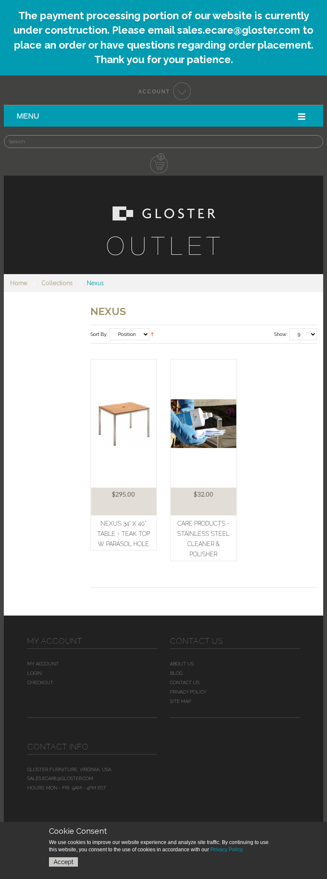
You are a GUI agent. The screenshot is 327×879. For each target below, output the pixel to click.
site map (180, 701)
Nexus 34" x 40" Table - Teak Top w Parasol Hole (123, 534)
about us (182, 664)
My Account (43, 664)
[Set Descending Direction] (152, 334)
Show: (281, 334)
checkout (40, 682)
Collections (57, 283)
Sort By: (99, 334)
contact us (184, 682)
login (34, 673)
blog (176, 673)
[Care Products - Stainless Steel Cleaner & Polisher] (203, 424)
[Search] (306, 137)
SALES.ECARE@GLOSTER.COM (95, 62)
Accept (63, 862)
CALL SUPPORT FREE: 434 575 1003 (234, 62)
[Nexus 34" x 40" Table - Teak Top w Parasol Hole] (124, 424)
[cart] (159, 165)
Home (18, 283)
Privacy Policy (188, 692)
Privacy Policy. (227, 850)
